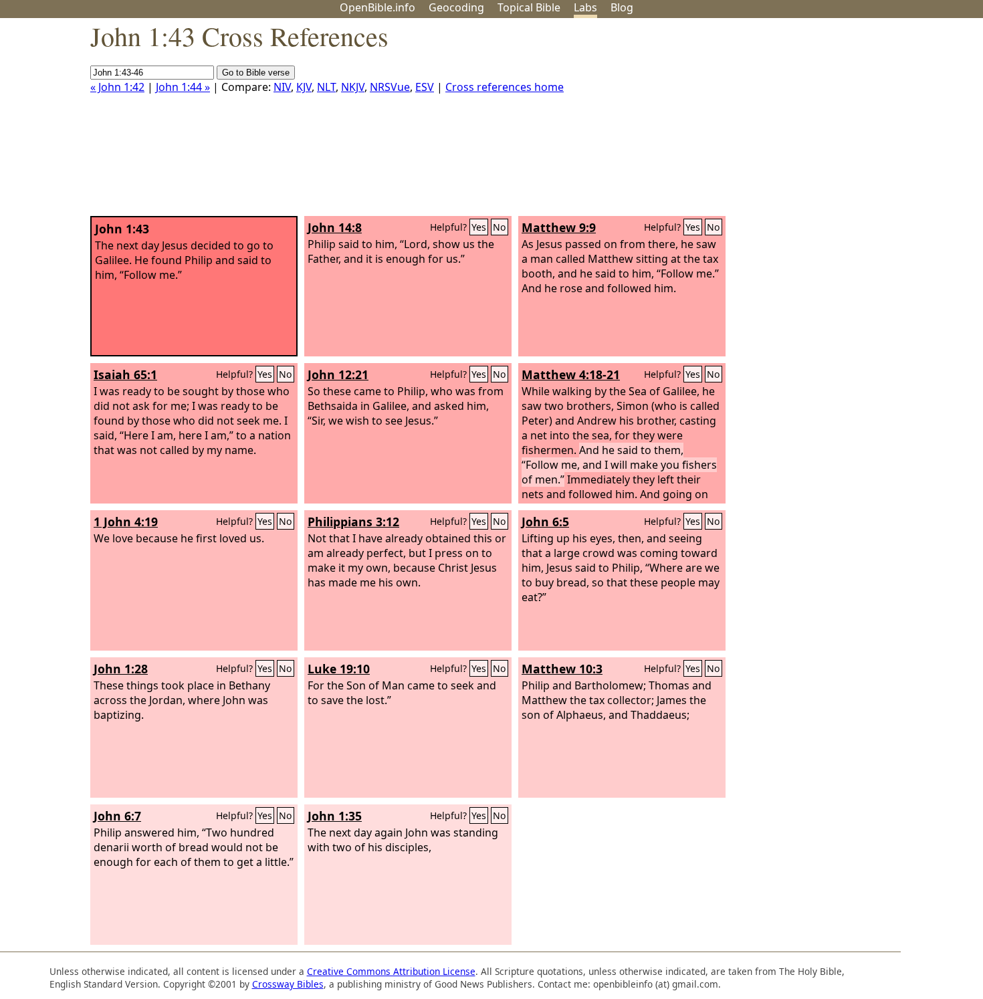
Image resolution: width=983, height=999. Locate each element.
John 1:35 (335, 816)
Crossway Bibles (288, 984)
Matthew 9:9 (559, 227)
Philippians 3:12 (353, 522)
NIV (282, 87)
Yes (478, 227)
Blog (622, 7)
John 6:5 (545, 522)
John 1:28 (121, 669)
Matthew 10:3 (562, 669)
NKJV (352, 87)
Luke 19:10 (339, 669)
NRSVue (390, 87)
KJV (304, 87)
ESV (424, 87)
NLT (326, 87)
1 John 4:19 (126, 522)
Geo (456, 7)
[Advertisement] (848, 122)
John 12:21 (338, 374)
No (499, 227)
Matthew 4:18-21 (571, 374)
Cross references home (504, 87)
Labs (585, 7)
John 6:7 (117, 816)
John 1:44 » (183, 87)
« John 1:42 (117, 87)
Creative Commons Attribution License (391, 971)
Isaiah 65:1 (125, 374)
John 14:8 (335, 227)
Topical (529, 7)
